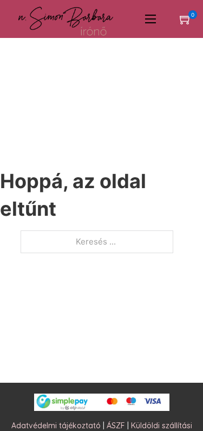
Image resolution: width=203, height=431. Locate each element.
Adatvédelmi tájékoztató (56, 425)
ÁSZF (116, 425)
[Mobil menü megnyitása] (150, 19)
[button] (185, 19)
